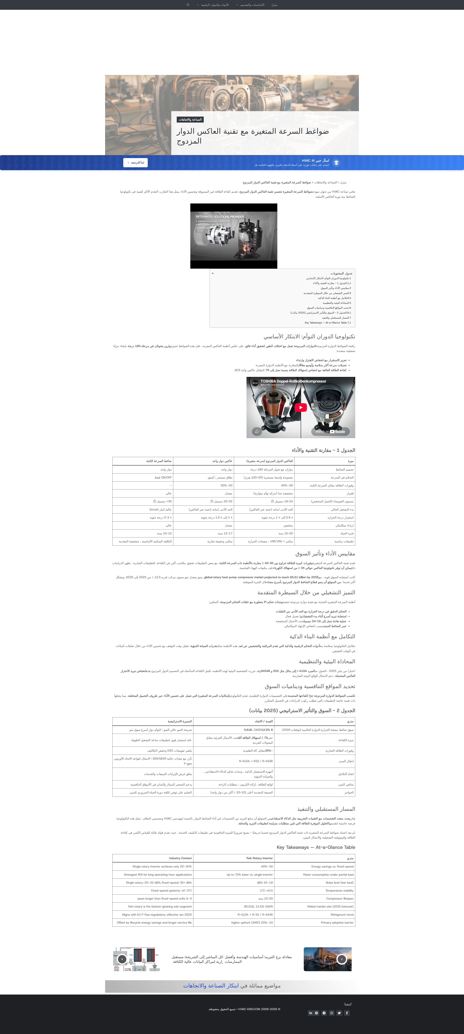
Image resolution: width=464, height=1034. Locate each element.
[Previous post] (341, 959)
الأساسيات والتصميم (252, 5)
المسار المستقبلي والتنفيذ (335, 317)
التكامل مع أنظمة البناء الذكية (333, 298)
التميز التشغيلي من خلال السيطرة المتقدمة (326, 293)
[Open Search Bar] (188, 5)
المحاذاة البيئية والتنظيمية (336, 302)
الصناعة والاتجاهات (190, 119)
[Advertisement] (232, 42)
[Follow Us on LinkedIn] (311, 1013)
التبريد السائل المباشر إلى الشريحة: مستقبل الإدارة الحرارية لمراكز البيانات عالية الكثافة (205, 959)
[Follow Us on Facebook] (347, 1013)
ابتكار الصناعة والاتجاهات (211, 985)
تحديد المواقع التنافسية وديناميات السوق (328, 307)
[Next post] (122, 959)
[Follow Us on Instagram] (332, 1013)
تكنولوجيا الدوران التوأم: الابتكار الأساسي (327, 278)
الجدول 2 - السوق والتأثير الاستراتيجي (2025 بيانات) (319, 312)
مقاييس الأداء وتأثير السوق (335, 288)
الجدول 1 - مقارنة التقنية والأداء (330, 283)
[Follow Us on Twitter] (339, 1013)
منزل (274, 5)
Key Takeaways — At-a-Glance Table (326, 322)
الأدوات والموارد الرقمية (215, 5)
